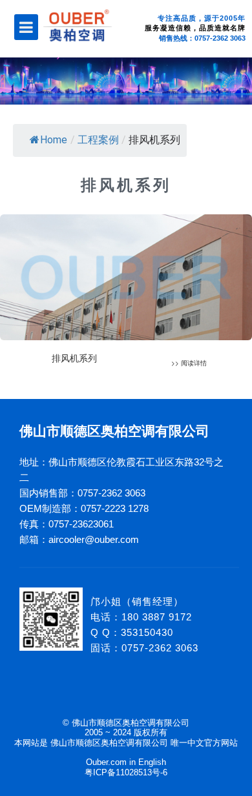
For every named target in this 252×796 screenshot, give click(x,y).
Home (53, 140)
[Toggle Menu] (26, 27)
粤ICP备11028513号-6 (126, 772)
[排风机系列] (126, 297)
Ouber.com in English (126, 762)
